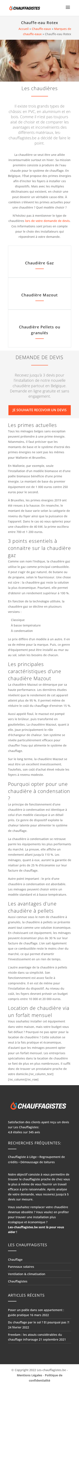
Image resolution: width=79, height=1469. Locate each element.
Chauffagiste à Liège (22, 1157)
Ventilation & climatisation (26, 1274)
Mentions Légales (29, 1375)
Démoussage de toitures (37, 1162)
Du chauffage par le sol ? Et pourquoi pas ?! (38, 1322)
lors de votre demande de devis (47, 221)
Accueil (24, 29)
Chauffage (15, 1260)
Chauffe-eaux (41, 29)
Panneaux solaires (21, 1267)
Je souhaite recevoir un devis (40, 410)
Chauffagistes (17, 1281)
